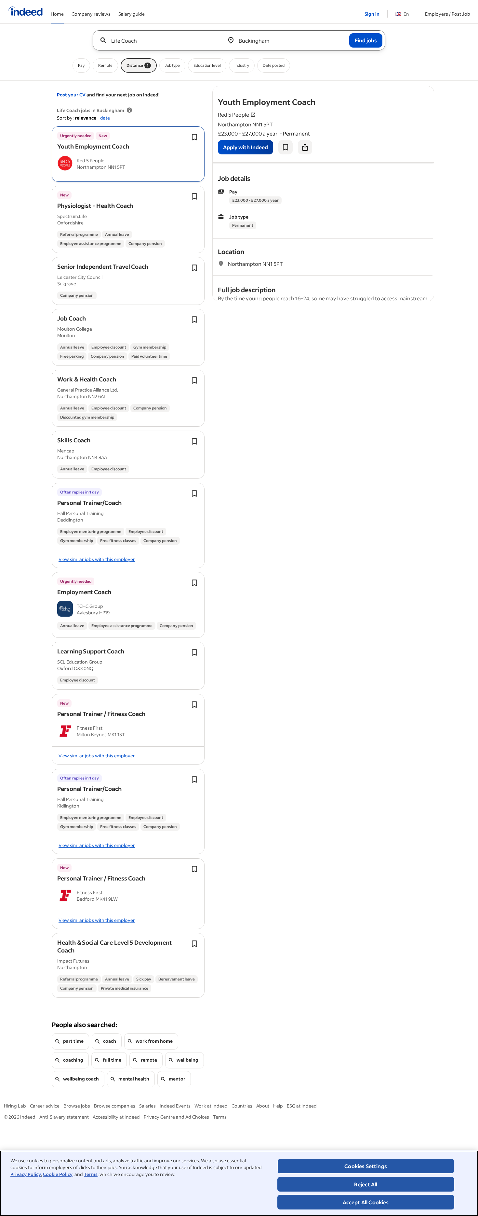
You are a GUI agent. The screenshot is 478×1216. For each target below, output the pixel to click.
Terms (91, 1174)
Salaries (147, 1106)
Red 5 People (233, 114)
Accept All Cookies (366, 1202)
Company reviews (91, 14)
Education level (207, 65)
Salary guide (131, 14)
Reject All (366, 1184)
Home (57, 14)
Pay (81, 65)
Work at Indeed (211, 1106)
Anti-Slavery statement (64, 1117)
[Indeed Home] (25, 12)
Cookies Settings (365, 1166)
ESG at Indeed (302, 1106)
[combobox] (159, 40)
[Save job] (285, 147)
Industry (241, 65)
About (262, 1106)
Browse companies (114, 1106)
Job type (172, 65)
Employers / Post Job (447, 14)
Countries (242, 1106)
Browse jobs (76, 1106)
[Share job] (305, 147)
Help (278, 1106)
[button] (93, 146)
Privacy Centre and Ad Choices (176, 1117)
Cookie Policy (58, 1174)
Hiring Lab (15, 1106)
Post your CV (71, 95)
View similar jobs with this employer (97, 559)
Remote (105, 65)
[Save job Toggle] (194, 137)
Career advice (45, 1106)
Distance (137, 65)
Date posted (274, 65)
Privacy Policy (25, 1174)
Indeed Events (175, 1106)
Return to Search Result (391, 90)
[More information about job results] (129, 110)
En (402, 14)
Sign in (372, 14)
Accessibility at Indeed (116, 1117)
